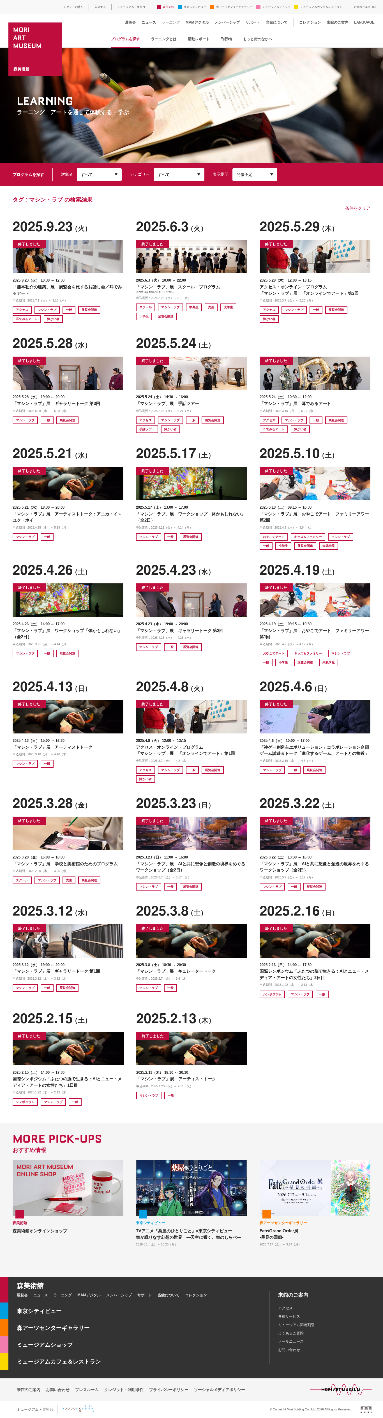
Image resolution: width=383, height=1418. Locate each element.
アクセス (22, 309)
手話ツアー (147, 429)
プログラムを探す (125, 39)
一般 (69, 309)
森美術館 (168, 6)
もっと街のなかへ (257, 39)
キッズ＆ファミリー (308, 536)
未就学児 (328, 545)
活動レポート (199, 39)
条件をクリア (357, 208)
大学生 (228, 307)
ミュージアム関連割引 (296, 1325)
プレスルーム (87, 1389)
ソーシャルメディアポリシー (219, 1389)
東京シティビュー (195, 6)
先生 (211, 307)
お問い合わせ (289, 1350)
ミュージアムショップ (276, 6)
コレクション (310, 22)
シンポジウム (272, 994)
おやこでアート (274, 536)
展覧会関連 (89, 309)
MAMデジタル (197, 22)
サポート (253, 22)
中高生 (194, 307)
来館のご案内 (338, 22)
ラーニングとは (164, 39)
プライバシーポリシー (168, 1389)
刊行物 (226, 39)
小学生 (144, 316)
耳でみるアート (27, 319)
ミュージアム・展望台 (131, 6)
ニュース (149, 22)
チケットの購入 (73, 6)
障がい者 (53, 319)
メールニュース (291, 1341)
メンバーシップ (227, 22)
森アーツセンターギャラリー (234, 6)
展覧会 (130, 22)
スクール (145, 307)
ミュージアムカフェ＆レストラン (321, 6)
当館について (277, 22)
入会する (100, 6)
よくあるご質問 (291, 1333)
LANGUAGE (364, 22)
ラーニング (171, 22)
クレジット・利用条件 (124, 1389)
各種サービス (289, 1316)
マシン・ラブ (47, 309)
